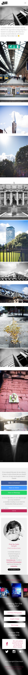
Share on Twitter (14, 488)
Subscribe (14, 510)
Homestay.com (10, 560)
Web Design (14, 625)
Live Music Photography (14, 613)
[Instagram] (14, 651)
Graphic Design (14, 619)
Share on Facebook (14, 483)
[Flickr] (21, 651)
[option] (4, 590)
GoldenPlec (14, 566)
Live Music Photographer (14, 562)
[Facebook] (7, 646)
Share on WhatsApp (14, 492)
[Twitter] (6, 651)
